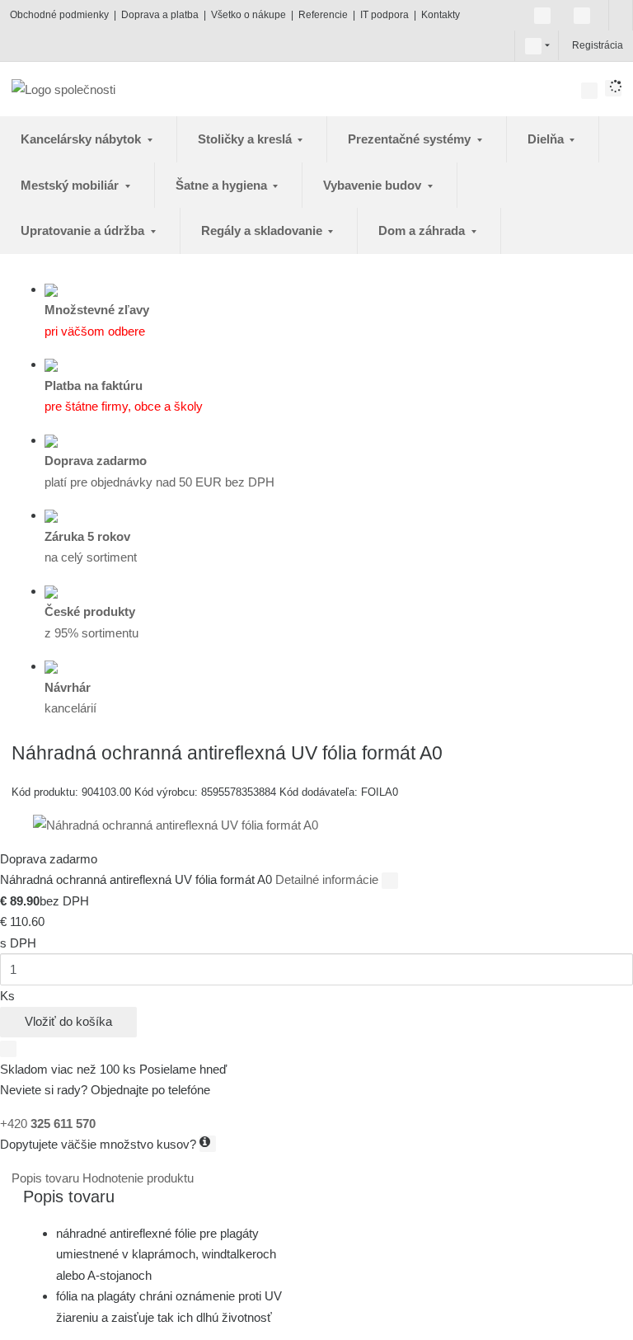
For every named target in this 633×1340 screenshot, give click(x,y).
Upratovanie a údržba (84, 230)
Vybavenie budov (373, 185)
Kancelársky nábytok (82, 139)
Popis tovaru (47, 1178)
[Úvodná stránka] (63, 89)
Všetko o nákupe (248, 15)
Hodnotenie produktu (138, 1178)
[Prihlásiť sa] (570, 45)
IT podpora (384, 15)
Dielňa (547, 139)
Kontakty (440, 15)
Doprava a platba (160, 15)
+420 (48, 1124)
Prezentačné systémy (411, 139)
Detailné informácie (328, 879)
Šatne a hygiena (223, 185)
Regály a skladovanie (263, 230)
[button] (533, 45)
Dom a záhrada (423, 230)
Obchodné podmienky (59, 15)
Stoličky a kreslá (246, 139)
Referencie (323, 15)
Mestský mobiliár (71, 185)
